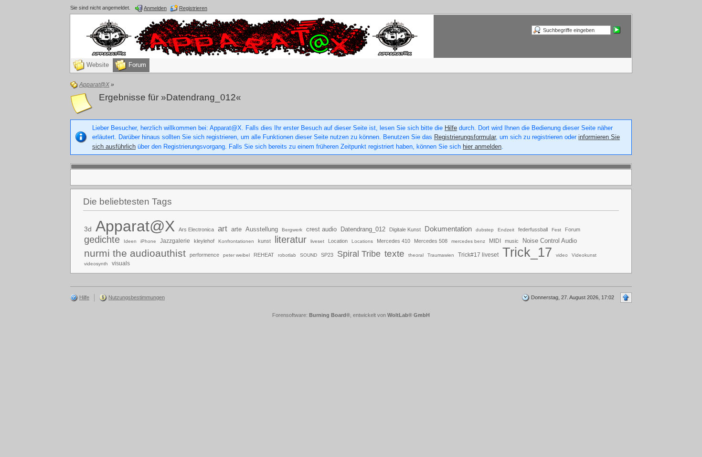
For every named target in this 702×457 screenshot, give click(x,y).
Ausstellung (261, 229)
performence (204, 255)
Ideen (130, 241)
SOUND (308, 255)
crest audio (321, 229)
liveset (317, 241)
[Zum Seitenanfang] (626, 297)
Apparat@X (135, 226)
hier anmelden (482, 146)
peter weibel (236, 255)
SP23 (327, 255)
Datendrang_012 (362, 229)
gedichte (102, 239)
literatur (291, 239)
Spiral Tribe (359, 254)
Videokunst (584, 255)
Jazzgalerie (175, 241)
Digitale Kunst (405, 229)
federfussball (533, 229)
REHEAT (264, 255)
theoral (416, 255)
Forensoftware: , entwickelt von (351, 315)
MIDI (495, 241)
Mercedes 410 (393, 241)
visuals (121, 263)
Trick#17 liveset (478, 254)
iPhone (148, 241)
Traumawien (440, 255)
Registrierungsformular (465, 137)
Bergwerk (292, 229)
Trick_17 (527, 252)
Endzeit (506, 229)
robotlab (287, 255)
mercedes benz (468, 241)
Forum (572, 229)
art (222, 228)
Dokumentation (448, 229)
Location (338, 241)
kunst (264, 241)
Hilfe (451, 127)
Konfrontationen (236, 241)
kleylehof (204, 241)
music (512, 241)
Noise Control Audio (549, 240)
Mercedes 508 (430, 241)
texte (394, 254)
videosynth (96, 263)
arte (236, 229)
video (562, 255)
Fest (556, 229)
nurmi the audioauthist (135, 253)
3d (88, 229)
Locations (362, 241)
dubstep (485, 229)
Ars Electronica (196, 229)
